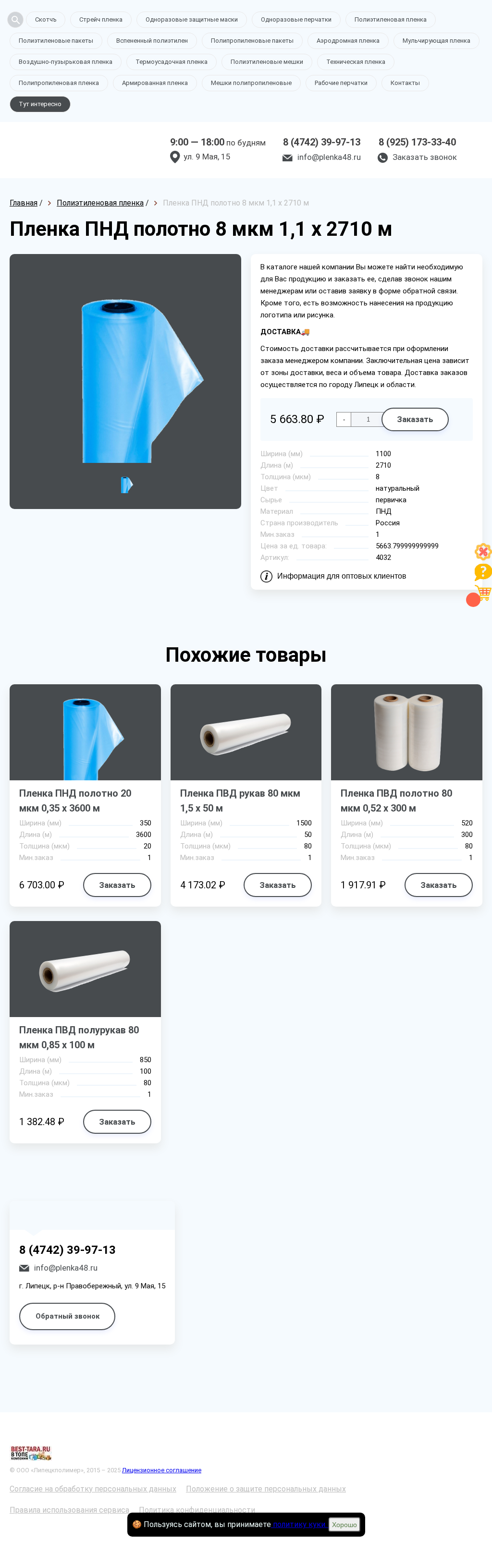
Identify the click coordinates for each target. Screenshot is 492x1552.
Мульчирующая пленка (436, 40)
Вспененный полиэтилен (152, 40)
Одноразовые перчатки (296, 19)
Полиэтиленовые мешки (267, 61)
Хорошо (344, 1524)
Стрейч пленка (101, 19)
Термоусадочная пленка (171, 61)
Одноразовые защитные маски (192, 19)
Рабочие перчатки (341, 82)
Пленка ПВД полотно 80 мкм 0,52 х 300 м (396, 801)
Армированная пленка (155, 82)
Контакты (405, 82)
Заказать (415, 419)
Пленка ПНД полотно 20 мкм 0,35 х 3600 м (75, 801)
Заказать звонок (425, 157)
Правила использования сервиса (69, 1510)
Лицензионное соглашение (161, 1470)
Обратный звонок (67, 1316)
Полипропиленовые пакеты (252, 40)
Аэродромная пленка (348, 40)
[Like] (483, 557)
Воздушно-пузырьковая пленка (65, 61)
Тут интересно (40, 104)
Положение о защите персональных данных (266, 1488)
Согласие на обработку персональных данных (93, 1488)
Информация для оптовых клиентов (341, 576)
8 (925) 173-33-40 (417, 142)
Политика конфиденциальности (197, 1510)
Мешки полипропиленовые (251, 82)
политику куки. (300, 1524)
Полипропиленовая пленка (59, 82)
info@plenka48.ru (329, 157)
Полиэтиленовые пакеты (56, 40)
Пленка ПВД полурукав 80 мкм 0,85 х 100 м (79, 1037)
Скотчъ (45, 19)
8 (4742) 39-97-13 (321, 142)
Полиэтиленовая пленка (391, 19)
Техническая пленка (355, 61)
